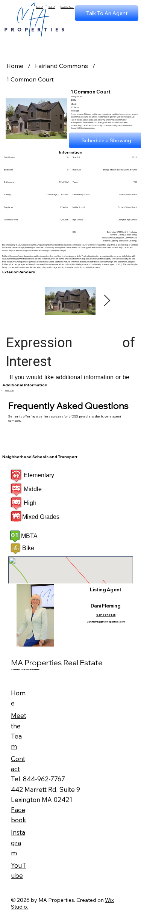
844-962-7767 (44, 779)
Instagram (18, 842)
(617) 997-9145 (105, 615)
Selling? (52, 7)
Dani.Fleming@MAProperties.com (106, 621)
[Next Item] (107, 301)
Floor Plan (9, 390)
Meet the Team (67, 7)
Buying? (39, 7)
